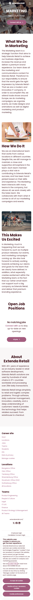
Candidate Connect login (16, 535)
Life (3, 452)
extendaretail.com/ (16, 519)
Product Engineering (9, 495)
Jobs (4, 443)
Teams (4, 446)
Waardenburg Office (10, 477)
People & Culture (8, 498)
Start (4, 437)
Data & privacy (7, 455)
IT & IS (4, 504)
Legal (4, 501)
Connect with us (13, 325)
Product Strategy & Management (15, 510)
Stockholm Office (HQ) (11, 480)
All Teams (5, 513)
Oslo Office (6, 471)
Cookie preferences (16, 594)
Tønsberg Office (8, 474)
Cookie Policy (13, 564)
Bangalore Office (8, 468)
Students (5, 449)
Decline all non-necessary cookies (16, 587)
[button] (29, 3)
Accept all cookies (16, 581)
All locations (6, 486)
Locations (5, 440)
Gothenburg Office (9, 483)
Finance (5, 507)
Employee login (16, 533)
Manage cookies (8, 458)
